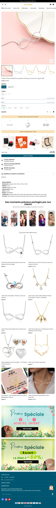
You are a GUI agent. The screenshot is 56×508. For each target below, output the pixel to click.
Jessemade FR (29, 506)
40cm (10, 107)
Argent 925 (11, 87)
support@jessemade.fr (9, 479)
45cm (15, 107)
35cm (4, 107)
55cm (27, 107)
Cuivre (3, 87)
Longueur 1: (3, 105)
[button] (2, 4)
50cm (21, 107)
